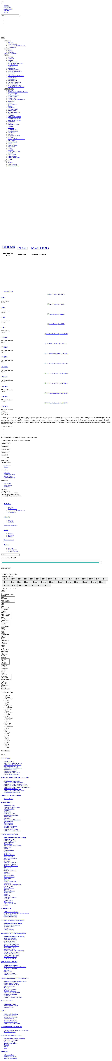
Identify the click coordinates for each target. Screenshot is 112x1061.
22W (61, 582)
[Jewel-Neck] (5, 663)
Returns (6, 467)
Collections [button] (7, 504)
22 (92, 579)
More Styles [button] (4, 1051)
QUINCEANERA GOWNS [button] (9, 962)
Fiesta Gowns (8, 971)
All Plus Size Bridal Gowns (12, 807)
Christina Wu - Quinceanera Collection (15, 967)
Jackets (6, 1046)
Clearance (7, 995)
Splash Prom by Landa (10, 897)
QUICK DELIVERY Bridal (12, 781)
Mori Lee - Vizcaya (9, 973)
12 (58, 579)
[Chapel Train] (4, 654)
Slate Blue (9, 709)
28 (6, 582)
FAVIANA (7, 861)
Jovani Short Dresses (10, 947)
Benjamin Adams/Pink (10, 1020)
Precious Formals (9, 888)
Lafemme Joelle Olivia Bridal (12, 820)
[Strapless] (5, 687)
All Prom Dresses (9, 839)
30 (13, 582)
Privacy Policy (8, 476)
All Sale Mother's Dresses (11, 774)
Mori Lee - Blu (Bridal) (10, 826)
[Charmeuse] (4, 644)
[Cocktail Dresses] (8, 601)
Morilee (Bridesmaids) (10, 916)
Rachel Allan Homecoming (11, 953)
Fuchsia (8, 725)
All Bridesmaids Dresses (11, 912)
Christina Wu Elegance (10, 994)
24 (99, 579)
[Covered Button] (5, 620)
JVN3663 (4, 347)
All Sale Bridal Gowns (10, 769)
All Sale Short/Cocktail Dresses (13, 768)
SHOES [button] (3, 1010)
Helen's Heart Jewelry (10, 1043)
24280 (3, 317)
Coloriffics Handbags (10, 1015)
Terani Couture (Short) (10, 957)
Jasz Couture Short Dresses (11, 946)
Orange (8, 732)
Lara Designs (8, 878)
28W (86, 582)
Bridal (9, 246)
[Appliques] (5, 636)
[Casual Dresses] (8, 600)
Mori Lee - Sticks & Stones (11, 952)
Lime (7, 702)
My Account (7, 7)
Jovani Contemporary (10, 1032)
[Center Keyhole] (6, 615)
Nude (7, 737)
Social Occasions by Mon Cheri (13, 997)
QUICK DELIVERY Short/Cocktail (14, 790)
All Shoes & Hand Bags (11, 1014)
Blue (7, 711)
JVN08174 (4, 406)
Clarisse (6, 852)
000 (7, 579)
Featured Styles (8, 291)
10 (51, 579)
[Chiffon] (4, 645)
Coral (7, 733)
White (7, 747)
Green (7, 700)
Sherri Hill (7, 895)
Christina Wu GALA (10, 958)
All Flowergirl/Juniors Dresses (13, 923)
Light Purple (9, 718)
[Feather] (4, 647)
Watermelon (9, 726)
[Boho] (5, 606)
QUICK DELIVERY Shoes (12, 792)
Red (7, 730)
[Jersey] (4, 648)
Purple (8, 714)
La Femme (7, 873)
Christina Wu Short (9, 941)
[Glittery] (3, 628)
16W (36, 582)
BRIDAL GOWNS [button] (6, 802)
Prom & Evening (9, 540)
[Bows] (5, 639)
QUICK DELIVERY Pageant (12, 789)
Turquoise (9, 706)
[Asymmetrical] (4, 653)
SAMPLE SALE (9, 761)
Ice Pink (8, 719)
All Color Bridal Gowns (11, 829)
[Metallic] (3, 630)
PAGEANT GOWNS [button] (7, 1000)
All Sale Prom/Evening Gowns (12, 765)
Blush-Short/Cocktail (10, 938)
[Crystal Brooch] (5, 640)
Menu (2, 37)
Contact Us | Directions (10, 525)
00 (14, 579)
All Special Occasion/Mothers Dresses (15, 981)
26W (77, 582)
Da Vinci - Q (7, 970)
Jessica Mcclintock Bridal (11, 815)
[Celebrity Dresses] (6, 614)
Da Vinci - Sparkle (9, 855)
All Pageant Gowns (10, 1004)
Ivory (7, 735)
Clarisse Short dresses (10, 943)
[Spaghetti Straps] (5, 685)
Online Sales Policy (9, 474)
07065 (3, 298)
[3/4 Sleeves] (6, 676)
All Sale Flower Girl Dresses (12, 772)
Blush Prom (7, 853)
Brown (8, 740)
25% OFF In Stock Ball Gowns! (13, 763)
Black (7, 742)
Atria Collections (9, 850)
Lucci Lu (6, 880)
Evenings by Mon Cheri (11, 864)
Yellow (8, 695)
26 (105, 579)
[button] (7, 41)
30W (94, 582)
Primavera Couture (9, 891)
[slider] (100, 562)
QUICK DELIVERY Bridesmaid (13, 782)
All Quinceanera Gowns (11, 965)
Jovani (6, 869)
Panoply (6, 889)
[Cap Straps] (5, 682)
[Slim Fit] (5, 671)
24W (69, 582)
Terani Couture (8, 900)
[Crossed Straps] (5, 622)
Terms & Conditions (9, 477)
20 (85, 579)
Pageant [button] (6, 545)
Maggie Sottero (8, 823)
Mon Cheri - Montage (10, 989)
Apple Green (9, 699)
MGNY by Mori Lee (10, 991)
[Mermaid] (5, 670)
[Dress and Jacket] (5, 608)
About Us (7, 473)
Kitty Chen (7, 818)
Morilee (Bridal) (8, 824)
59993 (3, 307)
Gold (7, 739)
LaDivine (6, 872)
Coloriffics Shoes (9, 1018)
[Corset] (6, 617)
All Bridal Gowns (9, 805)
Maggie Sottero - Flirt (10, 881)
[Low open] (5, 625)
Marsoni (6, 988)
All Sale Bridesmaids (10, 771)
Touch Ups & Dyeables (10, 1022)
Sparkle (6, 894)
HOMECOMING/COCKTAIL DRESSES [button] (13, 933)
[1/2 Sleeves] (6, 675)
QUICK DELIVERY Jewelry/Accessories (16, 785)
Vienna (6, 905)
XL (40, 585)
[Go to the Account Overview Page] (1, 3)
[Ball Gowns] (5, 605)
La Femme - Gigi (9, 875)
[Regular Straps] (5, 684)
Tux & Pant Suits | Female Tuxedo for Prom (16, 1030)
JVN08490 (4, 387)
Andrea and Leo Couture (11, 983)
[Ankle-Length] (4, 651)
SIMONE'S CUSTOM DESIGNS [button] (11, 795)
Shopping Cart (8, 9)
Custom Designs (8, 799)
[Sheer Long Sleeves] (6, 679)
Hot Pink (8, 723)
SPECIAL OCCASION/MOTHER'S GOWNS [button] (14, 978)
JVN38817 (4, 337)
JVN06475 (4, 377)
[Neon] (3, 631)
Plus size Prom (8, 844)
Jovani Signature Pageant (11, 1005)
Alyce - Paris (7, 847)
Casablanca (7, 810)
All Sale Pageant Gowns (11, 766)
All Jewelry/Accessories (11, 1040)
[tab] (57, 504)
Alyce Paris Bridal (9, 809)
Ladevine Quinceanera (10, 1058)
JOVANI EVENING (10, 870)
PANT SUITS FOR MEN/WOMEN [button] (11, 1027)
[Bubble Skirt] (6, 613)
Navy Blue (9, 713)
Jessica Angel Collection (11, 866)
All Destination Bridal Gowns (12, 831)
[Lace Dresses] (5, 609)
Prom (23, 247)
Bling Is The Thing (9, 1042)
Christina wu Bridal (9, 813)
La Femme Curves (9, 877)
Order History (8, 485)
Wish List (6, 6)
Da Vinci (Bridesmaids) (10, 915)
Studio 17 (7, 899)
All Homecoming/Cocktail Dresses (14, 936)
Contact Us (7, 465)
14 (64, 579)
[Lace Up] (5, 623)
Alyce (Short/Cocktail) (10, 939)
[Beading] (5, 637)
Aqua (7, 704)
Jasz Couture (7, 867)
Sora (5, 1048)
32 (20, 582)
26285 (3, 327)
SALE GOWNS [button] (5, 758)
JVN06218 (4, 367)
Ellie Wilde (7, 859)
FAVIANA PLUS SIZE (11, 862)
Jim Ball (6, 1045)
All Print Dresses (9, 842)
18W (44, 582)
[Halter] (5, 661)
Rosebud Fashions (9, 926)
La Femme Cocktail (9, 949)
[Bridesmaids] (8, 599)
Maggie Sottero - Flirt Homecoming (14, 950)
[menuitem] (57, 6)
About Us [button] (7, 517)
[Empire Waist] (5, 668)
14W (27, 582)
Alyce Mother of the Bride (11, 984)
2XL (48, 585)
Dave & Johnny (8, 856)
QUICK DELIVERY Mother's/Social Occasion (17, 787)
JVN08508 (4, 396)
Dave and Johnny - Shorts (11, 944)
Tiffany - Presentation (10, 903)
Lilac (7, 716)
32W (102, 582)
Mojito (8, 697)
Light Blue (9, 707)
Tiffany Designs (8, 902)
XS (15, 585)
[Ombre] (3, 632)
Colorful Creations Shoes (11, 1017)
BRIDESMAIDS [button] (6, 908)
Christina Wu (7, 812)
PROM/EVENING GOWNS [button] (9, 834)
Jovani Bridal (8, 816)
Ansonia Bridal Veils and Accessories (14, 1038)
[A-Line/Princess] (5, 667)
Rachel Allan (7, 892)
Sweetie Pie (7, 928)
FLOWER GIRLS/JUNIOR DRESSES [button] (12, 920)
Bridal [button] (6, 530)
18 (78, 579)
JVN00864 (4, 357)
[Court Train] (4, 656)
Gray (7, 744)
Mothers (41, 247)
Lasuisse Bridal (8, 821)
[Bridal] (8, 597)
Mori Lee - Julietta (9, 827)
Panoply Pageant (8, 1007)
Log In (6, 12)
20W (52, 582)
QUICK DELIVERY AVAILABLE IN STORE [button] (15, 777)
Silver (7, 746)
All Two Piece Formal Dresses (12, 845)
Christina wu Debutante (10, 968)
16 (71, 579)
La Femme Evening (9, 986)
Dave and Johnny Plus (10, 858)
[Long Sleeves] (6, 678)
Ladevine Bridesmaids (10, 1056)
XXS (7, 585)
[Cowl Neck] (5, 659)
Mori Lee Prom (8, 886)
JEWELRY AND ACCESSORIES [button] (11, 1035)
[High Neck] (5, 662)
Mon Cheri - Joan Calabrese (12, 925)
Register (6, 10)
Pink (7, 721)
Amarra (6, 848)
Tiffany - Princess (9, 929)
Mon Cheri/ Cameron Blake (12, 992)
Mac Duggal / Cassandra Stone (12, 884)
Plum (7, 728)
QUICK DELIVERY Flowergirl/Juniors (15, 784)
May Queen (7, 883)
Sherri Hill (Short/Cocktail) (11, 955)
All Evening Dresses (10, 841)
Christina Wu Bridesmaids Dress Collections (16, 913)
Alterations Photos (9, 1055)
